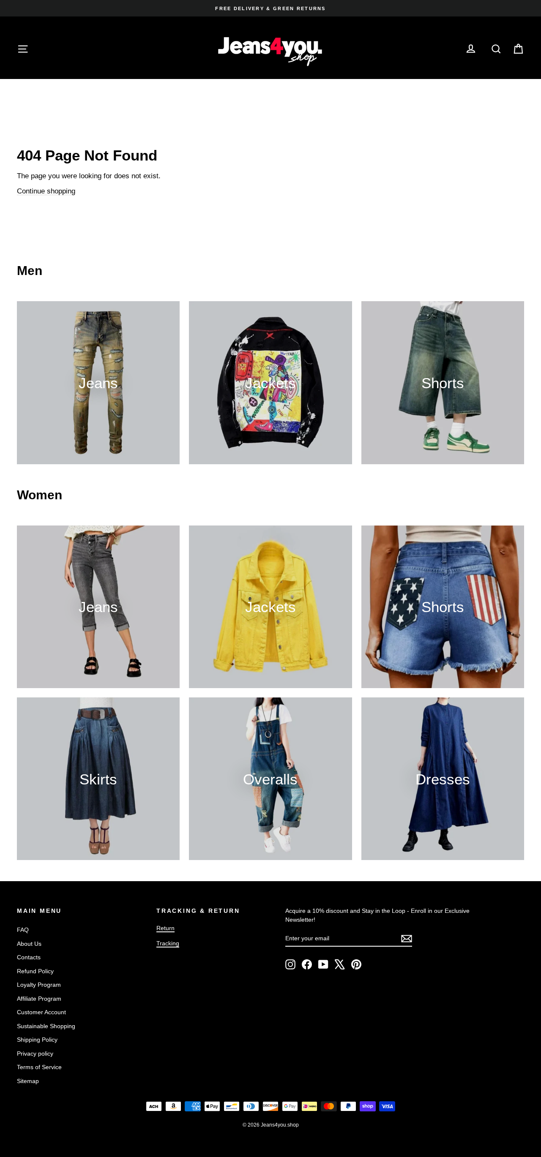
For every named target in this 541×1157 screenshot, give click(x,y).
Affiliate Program (39, 998)
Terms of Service (39, 1067)
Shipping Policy (37, 1039)
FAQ (23, 929)
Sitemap (28, 1081)
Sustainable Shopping (46, 1026)
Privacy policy (35, 1053)
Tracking (167, 943)
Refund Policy (35, 971)
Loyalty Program (39, 984)
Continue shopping (46, 191)
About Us (29, 943)
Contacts (29, 957)
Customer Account (41, 1012)
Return (165, 928)
